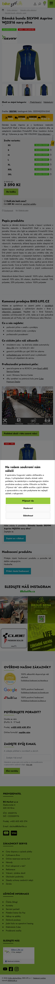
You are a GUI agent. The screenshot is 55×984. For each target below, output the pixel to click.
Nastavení (28, 508)
